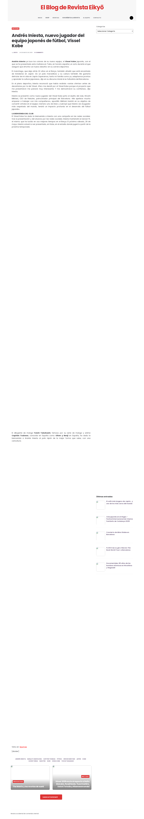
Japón (79, 759)
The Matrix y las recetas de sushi (28, 786)
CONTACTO (97, 18)
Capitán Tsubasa (49, 759)
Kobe (84, 759)
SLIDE (48, 761)
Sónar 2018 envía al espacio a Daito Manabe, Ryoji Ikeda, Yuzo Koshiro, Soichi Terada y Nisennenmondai (73, 784)
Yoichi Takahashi (68, 761)
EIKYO (16, 52)
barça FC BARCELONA (34, 759)
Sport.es (23, 747)
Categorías (100, 27)
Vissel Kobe (56, 761)
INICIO (40, 18)
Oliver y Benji (33, 761)
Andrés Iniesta (20, 759)
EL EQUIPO (86, 18)
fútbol (59, 759)
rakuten (42, 761)
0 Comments (38, 52)
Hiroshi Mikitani (69, 759)
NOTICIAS (15, 28)
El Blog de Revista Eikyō (72, 7)
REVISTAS (56, 18)
